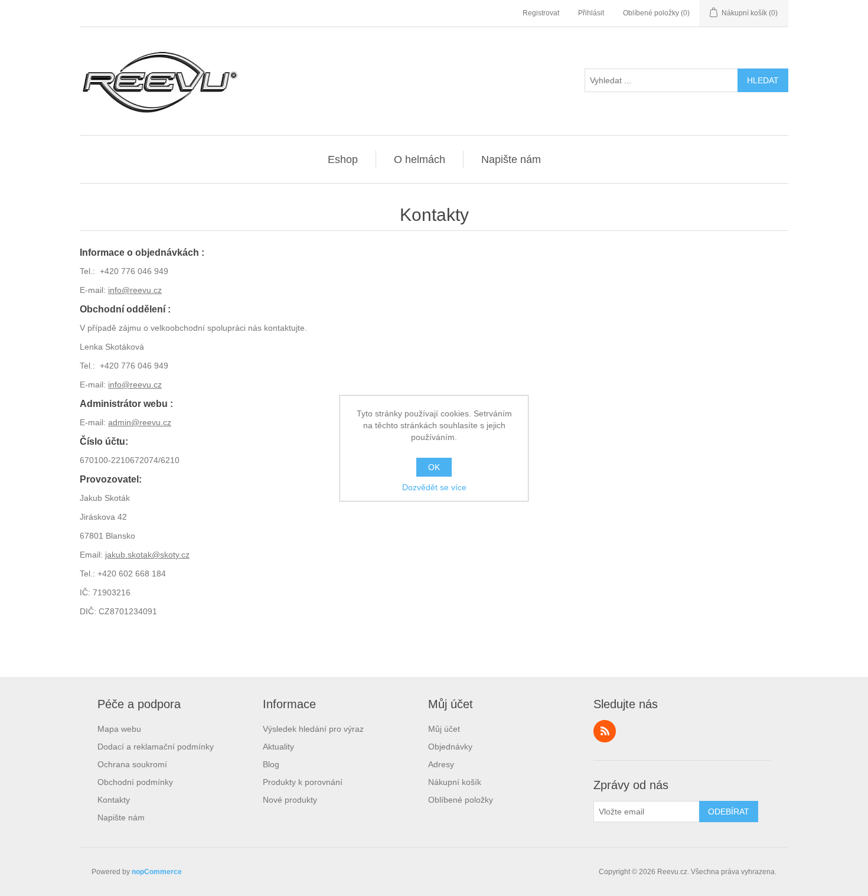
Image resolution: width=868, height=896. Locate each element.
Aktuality (278, 746)
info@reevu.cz (135, 290)
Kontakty (113, 799)
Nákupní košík (454, 782)
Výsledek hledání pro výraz (313, 729)
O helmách (419, 159)
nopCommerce (157, 872)
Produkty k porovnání (302, 782)
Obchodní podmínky (135, 782)
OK (434, 467)
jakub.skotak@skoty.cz (147, 554)
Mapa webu (119, 729)
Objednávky (450, 746)
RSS (604, 731)
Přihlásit (591, 13)
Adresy (441, 764)
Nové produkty (290, 799)
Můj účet (444, 729)
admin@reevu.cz (139, 422)
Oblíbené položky (460, 799)
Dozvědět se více (434, 487)
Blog (271, 764)
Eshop (343, 159)
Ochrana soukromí (132, 764)
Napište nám (511, 159)
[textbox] (661, 80)
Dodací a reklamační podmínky (155, 746)
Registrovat (541, 13)
